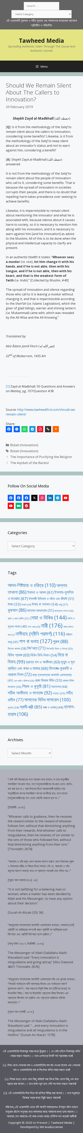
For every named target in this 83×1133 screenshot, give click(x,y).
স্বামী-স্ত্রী (31, 707)
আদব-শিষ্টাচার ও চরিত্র (32, 585)
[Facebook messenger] (17, 429)
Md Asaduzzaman (51, 1127)
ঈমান (14, 604)
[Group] (26, 498)
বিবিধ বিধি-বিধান (43, 655)
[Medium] (19, 506)
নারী (52, 625)
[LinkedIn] (50, 498)
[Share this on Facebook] (9, 429)
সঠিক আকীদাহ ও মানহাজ (30, 693)
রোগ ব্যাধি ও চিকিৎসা (24, 680)
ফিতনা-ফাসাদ (17, 648)
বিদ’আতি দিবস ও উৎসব (59, 648)
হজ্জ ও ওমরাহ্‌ (53, 707)
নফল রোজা (34, 626)
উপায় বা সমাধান (45, 604)
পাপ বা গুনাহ (35, 641)
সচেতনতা (59, 686)
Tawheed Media (41, 41)
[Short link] (48, 429)
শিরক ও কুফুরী (36, 686)
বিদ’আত (36, 648)
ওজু (63, 604)
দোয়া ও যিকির (48, 617)
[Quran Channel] (11, 506)
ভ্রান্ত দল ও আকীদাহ (43, 662)
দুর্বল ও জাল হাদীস (18, 618)
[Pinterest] (26, 506)
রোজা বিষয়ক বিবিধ (48, 680)
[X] (34, 498)
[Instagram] (42, 498)
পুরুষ (60, 641)
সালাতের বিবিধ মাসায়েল (47, 699)
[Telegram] (32, 429)
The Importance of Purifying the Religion (41, 457)
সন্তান (59, 693)
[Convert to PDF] (40, 429)
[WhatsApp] (24, 429)
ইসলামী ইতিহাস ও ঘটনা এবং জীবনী (51, 598)
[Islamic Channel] (66, 498)
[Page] (19, 498)
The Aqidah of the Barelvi (29, 463)
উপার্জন (26, 604)
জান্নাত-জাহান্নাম (40, 610)
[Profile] (11, 498)
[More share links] (56, 429)
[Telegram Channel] (58, 498)
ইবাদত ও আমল (40, 592)
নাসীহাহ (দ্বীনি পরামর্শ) (40, 633)
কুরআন (17, 610)
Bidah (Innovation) (24, 445)
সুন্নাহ (13, 707)
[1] (8, 386)
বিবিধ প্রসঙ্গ (19, 655)
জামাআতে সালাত (64, 610)
